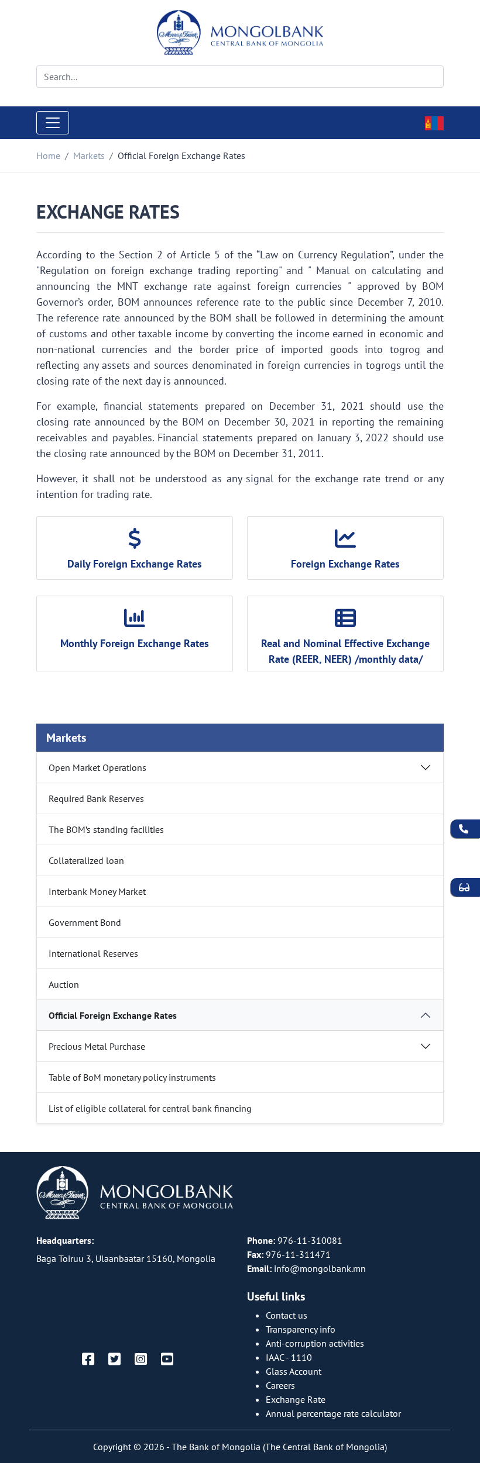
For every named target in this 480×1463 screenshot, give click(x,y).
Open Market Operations (97, 767)
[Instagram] (141, 1360)
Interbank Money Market (97, 891)
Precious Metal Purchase (97, 1046)
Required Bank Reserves (96, 798)
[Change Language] (434, 122)
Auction (64, 984)
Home (48, 155)
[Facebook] (88, 1360)
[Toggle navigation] (52, 122)
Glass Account (293, 1371)
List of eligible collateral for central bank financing (150, 1108)
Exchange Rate (295, 1399)
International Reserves (93, 953)
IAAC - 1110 (289, 1357)
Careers (280, 1385)
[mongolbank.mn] (240, 32)
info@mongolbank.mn (320, 1268)
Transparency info (300, 1329)
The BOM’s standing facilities (106, 829)
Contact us (286, 1315)
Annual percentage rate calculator (333, 1413)
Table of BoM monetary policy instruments (132, 1077)
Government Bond (85, 922)
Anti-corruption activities (315, 1343)
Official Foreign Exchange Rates (113, 1015)
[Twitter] (114, 1360)
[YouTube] (167, 1360)
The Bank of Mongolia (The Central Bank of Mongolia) (279, 1446)
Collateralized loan (86, 860)
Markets (89, 155)
